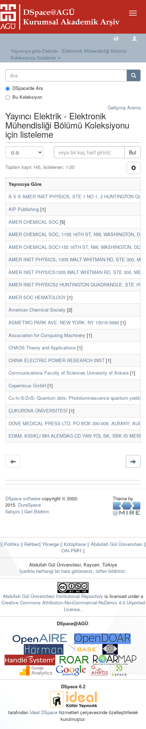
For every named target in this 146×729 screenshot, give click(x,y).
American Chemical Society (37, 309)
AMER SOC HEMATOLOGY (37, 297)
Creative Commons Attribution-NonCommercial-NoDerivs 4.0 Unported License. (73, 606)
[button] (116, 38)
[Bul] (134, 75)
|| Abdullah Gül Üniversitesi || (116, 544)
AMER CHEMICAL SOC (33, 221)
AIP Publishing (24, 209)
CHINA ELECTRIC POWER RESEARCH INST (57, 360)
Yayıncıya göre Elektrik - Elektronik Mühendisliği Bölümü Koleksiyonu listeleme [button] (69, 54)
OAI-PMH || (73, 550)
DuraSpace (29, 504)
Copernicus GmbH (27, 385)
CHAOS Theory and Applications (42, 347)
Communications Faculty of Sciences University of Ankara (69, 372)
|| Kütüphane (72, 544)
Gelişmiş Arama (124, 107)
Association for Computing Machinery (47, 335)
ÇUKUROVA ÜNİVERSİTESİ (38, 410)
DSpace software (22, 498)
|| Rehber (29, 544)
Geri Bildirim (36, 511)
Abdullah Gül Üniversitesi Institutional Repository (53, 596)
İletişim (12, 511)
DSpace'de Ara (27, 88)
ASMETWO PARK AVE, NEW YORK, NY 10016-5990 (64, 322)
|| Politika (9, 544)
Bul (132, 152)
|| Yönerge (49, 544)
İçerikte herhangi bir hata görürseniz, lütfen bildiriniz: (73, 571)
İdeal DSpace (43, 712)
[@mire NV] (127, 508)
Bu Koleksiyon (27, 97)
